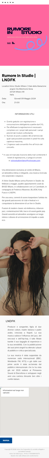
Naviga (6, 440)
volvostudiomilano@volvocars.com (25, 160)
